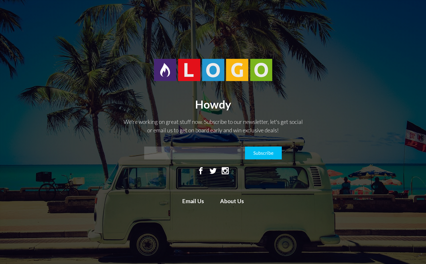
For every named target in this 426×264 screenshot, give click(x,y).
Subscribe (263, 153)
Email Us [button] (193, 201)
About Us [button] (232, 201)
